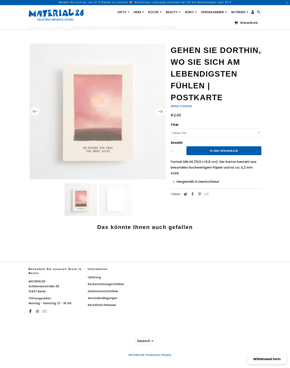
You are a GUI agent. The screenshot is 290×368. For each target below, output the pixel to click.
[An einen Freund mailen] (206, 194)
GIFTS (123, 11)
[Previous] (35, 111)
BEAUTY (173, 11)
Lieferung (94, 277)
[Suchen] (259, 13)
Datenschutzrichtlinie (103, 291)
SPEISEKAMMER (214, 11)
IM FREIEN (239, 11)
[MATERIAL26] (56, 14)
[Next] (160, 111)
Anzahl (176, 142)
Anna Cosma (181, 106)
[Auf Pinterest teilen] (199, 194)
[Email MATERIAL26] (45, 311)
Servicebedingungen (102, 298)
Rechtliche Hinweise (102, 305)
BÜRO (191, 11)
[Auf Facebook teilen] (192, 194)
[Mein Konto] (253, 13)
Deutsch (145, 340)
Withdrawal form (267, 359)
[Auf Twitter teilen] (185, 194)
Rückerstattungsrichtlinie (106, 284)
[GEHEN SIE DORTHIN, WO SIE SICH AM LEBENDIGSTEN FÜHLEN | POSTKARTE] (98, 111)
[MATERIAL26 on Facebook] (31, 311)
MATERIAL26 (136, 355)
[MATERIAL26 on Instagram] (38, 311)
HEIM (139, 11)
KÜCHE (155, 11)
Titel (174, 124)
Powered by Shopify (158, 355)
